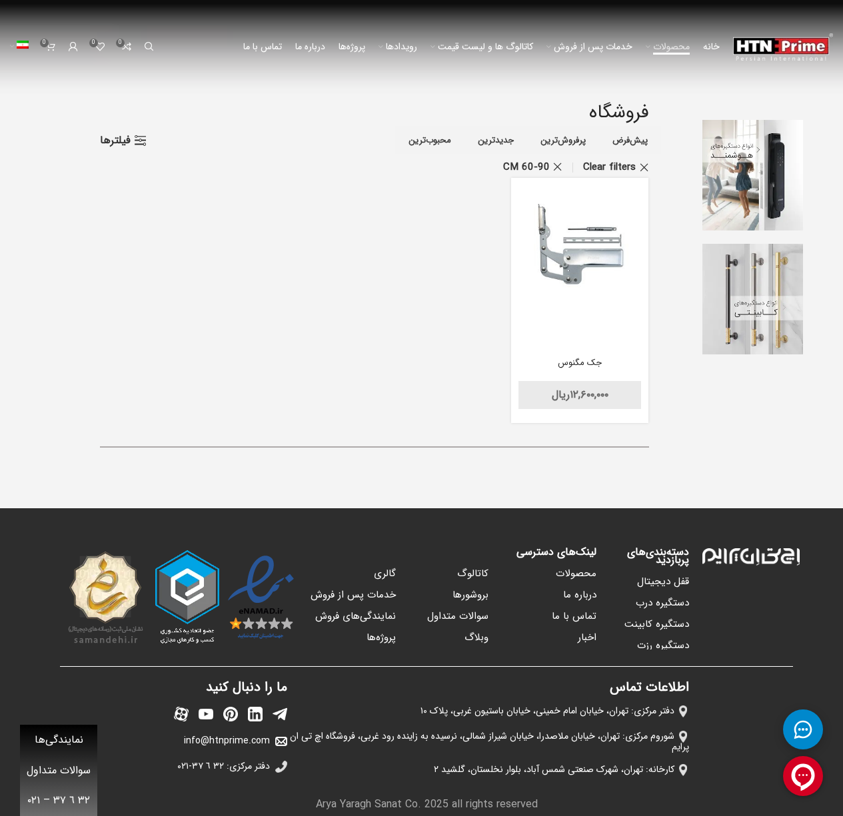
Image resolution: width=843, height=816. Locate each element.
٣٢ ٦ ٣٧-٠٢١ (200, 766)
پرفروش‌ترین (563, 140)
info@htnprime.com (227, 740)
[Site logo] (783, 46)
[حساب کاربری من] (73, 46)
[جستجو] (149, 46)
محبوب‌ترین (430, 140)
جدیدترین (496, 140)
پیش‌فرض (630, 140)
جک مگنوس (580, 363)
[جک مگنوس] (580, 247)
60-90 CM (526, 167)
